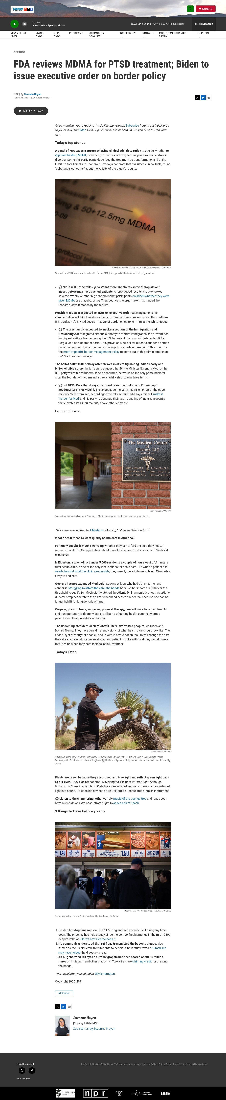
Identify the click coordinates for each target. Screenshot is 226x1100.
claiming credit (142, 961)
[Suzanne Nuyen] (62, 1026)
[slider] (29, 24)
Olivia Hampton (105, 973)
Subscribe (132, 125)
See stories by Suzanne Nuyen (94, 1028)
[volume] (24, 24)
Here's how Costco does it (98, 939)
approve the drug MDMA (71, 155)
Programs (76, 33)
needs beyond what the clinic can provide (82, 571)
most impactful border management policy (91, 351)
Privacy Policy (164, 1064)
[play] (14, 24)
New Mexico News (18, 34)
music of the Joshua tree (129, 798)
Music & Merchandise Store (173, 34)
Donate (207, 8)
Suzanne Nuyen (32, 94)
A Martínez (97, 530)
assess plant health (126, 803)
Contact (147, 33)
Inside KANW (127, 33)
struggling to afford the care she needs (93, 588)
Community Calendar (96, 34)
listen (82, 130)
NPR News (57, 34)
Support (203, 33)
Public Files (178, 1064)
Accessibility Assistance (196, 1064)
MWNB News (40, 34)
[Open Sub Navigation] (71, 38)
